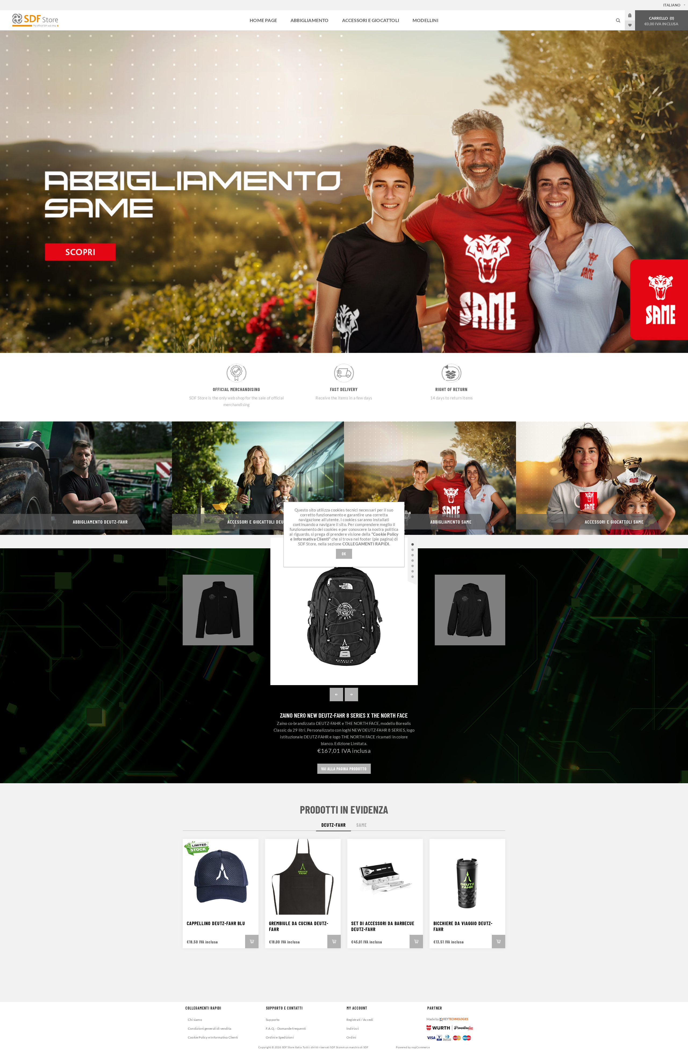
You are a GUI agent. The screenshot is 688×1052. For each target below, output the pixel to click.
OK (344, 554)
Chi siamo (195, 1020)
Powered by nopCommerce (412, 1047)
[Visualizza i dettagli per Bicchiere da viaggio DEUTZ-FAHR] (467, 877)
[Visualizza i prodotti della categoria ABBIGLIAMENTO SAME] (430, 478)
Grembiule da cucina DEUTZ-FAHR (298, 926)
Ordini (351, 1037)
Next (351, 694)
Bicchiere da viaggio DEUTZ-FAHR (463, 926)
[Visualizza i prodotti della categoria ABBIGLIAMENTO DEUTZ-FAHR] (86, 478)
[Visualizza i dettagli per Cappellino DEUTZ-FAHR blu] (221, 877)
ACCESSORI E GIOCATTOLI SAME (614, 522)
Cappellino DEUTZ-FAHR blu (216, 923)
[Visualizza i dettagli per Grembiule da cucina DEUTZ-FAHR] (303, 877)
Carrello (661, 21)
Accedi (634, 15)
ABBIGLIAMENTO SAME (451, 522)
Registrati (353, 1020)
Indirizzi (352, 1028)
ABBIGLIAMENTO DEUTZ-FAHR (100, 522)
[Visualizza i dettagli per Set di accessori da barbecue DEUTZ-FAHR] (385, 877)
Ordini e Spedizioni (280, 1037)
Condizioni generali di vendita (209, 1028)
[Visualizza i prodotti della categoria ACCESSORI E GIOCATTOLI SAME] (602, 478)
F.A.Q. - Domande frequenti (286, 1028)
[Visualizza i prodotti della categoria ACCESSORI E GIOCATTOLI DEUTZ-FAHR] (258, 478)
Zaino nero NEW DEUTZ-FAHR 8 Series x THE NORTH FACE (344, 715)
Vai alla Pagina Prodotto (344, 768)
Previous (336, 694)
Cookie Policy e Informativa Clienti (213, 1037)
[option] (344, 191)
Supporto (273, 1020)
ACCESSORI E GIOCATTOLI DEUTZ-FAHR (263, 522)
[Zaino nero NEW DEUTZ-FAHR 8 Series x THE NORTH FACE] (344, 611)
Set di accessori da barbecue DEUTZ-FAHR (382, 926)
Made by (433, 1019)
